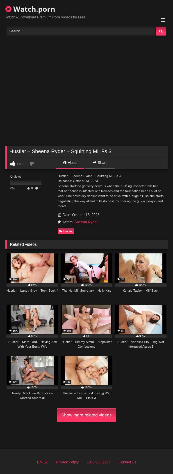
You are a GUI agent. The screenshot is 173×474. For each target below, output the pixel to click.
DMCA (42, 462)
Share (102, 163)
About (72, 163)
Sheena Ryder (86, 222)
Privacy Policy (67, 462)
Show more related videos (86, 415)
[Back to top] (159, 460)
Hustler (68, 231)
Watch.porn (33, 9)
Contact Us (127, 462)
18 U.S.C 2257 (98, 462)
